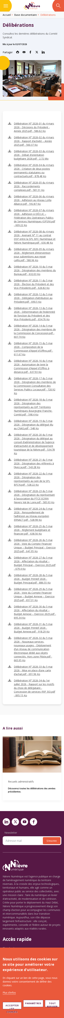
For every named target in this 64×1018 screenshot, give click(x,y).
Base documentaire (25, 14)
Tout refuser (52, 1004)
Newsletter (10, 832)
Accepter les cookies (12, 1006)
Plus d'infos (9, 992)
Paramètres (33, 1003)
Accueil (7, 14)
